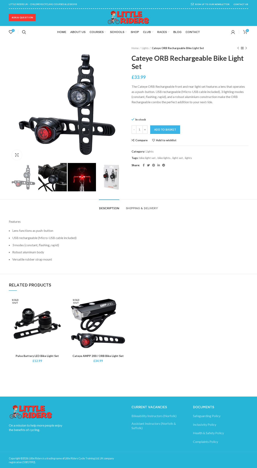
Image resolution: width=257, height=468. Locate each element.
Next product (246, 48)
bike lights (164, 158)
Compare (141, 140)
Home (135, 48)
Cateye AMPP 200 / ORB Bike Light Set (98, 356)
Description (109, 208)
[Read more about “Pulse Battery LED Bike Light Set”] (63, 310)
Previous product (238, 48)
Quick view (63, 319)
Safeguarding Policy (206, 416)
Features (15, 221)
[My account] (233, 32)
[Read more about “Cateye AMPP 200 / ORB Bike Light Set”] (123, 310)
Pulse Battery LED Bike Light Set (37, 356)
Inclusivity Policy (204, 424)
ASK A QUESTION (22, 17)
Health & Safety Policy (208, 433)
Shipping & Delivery (142, 208)
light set (177, 158)
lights (188, 158)
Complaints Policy (205, 441)
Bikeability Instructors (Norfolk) (154, 416)
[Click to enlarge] (17, 155)
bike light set (147, 158)
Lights (145, 48)
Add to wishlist (166, 140)
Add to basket (165, 129)
